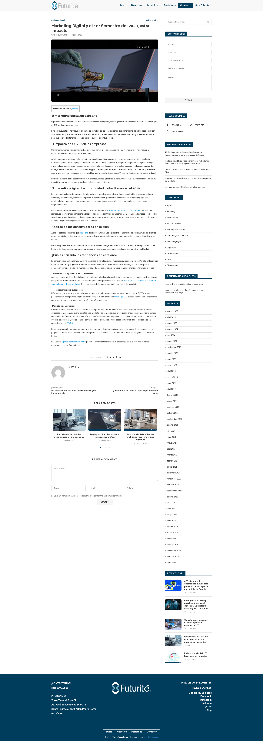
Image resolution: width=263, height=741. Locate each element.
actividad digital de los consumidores (124, 210)
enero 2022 (172, 401)
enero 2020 (172, 539)
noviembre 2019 (174, 550)
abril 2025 (171, 317)
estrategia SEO (120, 297)
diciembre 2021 (174, 407)
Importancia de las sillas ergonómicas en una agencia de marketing (196, 639)
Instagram (206, 699)
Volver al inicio (152, 20)
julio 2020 (171, 503)
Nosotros (136, 5)
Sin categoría (172, 265)
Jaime (168, 290)
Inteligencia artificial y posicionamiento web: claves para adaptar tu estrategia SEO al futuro (196, 604)
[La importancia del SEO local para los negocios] (173, 657)
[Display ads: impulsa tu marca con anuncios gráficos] (104, 420)
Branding (171, 211)
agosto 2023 (172, 353)
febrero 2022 (172, 395)
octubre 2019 (173, 557)
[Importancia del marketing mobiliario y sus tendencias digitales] (140, 420)
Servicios (152, 5)
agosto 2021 (172, 425)
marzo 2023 (172, 377)
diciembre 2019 (174, 544)
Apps (169, 205)
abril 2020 (171, 521)
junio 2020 (171, 509)
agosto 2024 (172, 329)
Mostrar (75, 109)
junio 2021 (171, 437)
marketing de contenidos (178, 235)
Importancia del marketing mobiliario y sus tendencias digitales (140, 437)
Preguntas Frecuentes (196, 682)
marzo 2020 (172, 527)
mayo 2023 (172, 365)
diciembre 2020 (174, 473)
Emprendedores (174, 223)
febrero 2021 (172, 461)
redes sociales (173, 253)
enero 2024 (172, 341)
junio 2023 (171, 359)
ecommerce (172, 217)
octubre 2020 (173, 485)
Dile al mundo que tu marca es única (187, 284)
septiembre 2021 (174, 419)
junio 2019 (171, 562)
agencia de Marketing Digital (74, 342)
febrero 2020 (172, 533)
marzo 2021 (172, 455)
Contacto (185, 5)
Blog (209, 710)
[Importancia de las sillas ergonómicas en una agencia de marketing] (69, 420)
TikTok (70, 323)
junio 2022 (171, 383)
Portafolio (170, 5)
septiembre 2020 (174, 491)
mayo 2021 (172, 443)
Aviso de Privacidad (150, 737)
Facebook (206, 696)
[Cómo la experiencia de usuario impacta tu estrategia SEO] (173, 624)
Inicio (123, 5)
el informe (83, 233)
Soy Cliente (202, 5)
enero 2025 (172, 323)
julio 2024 (171, 335)
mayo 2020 (172, 515)
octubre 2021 (173, 413)
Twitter (207, 706)
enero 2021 (172, 467)
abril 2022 (171, 389)
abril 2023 (171, 371)
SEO (169, 259)
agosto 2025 (172, 311)
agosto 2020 (172, 497)
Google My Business (200, 692)
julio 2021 (171, 431)
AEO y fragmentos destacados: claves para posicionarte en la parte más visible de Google (196, 585)
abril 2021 (171, 449)
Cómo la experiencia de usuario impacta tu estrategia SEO (196, 622)
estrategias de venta (176, 229)
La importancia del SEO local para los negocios (185, 187)
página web (172, 247)
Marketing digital (58, 20)
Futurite (73, 367)
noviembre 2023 (174, 347)
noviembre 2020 (174, 479)
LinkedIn (207, 703)
